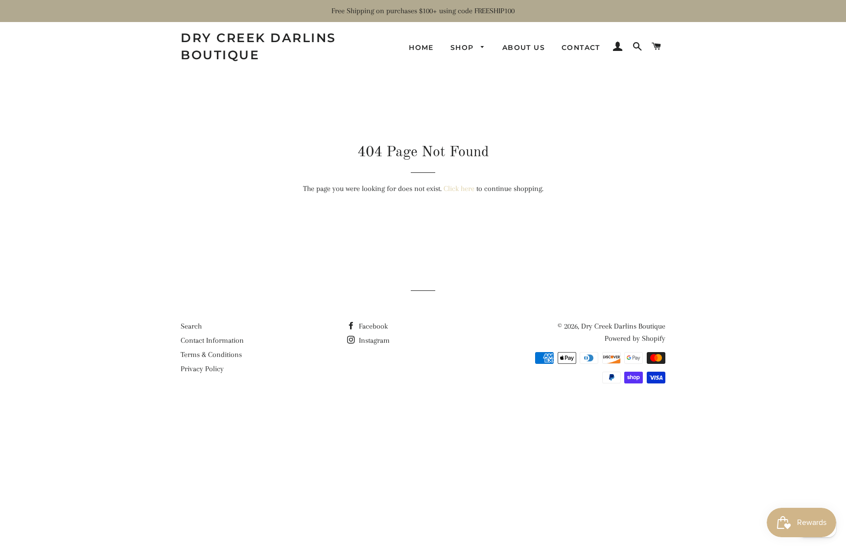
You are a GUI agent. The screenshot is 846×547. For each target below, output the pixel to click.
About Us (523, 47)
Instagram (373, 340)
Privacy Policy (202, 368)
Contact (581, 47)
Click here (459, 188)
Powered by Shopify (635, 338)
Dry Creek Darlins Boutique (258, 46)
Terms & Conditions (211, 354)
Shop (463, 47)
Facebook (372, 326)
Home (421, 47)
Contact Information (212, 340)
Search (191, 326)
